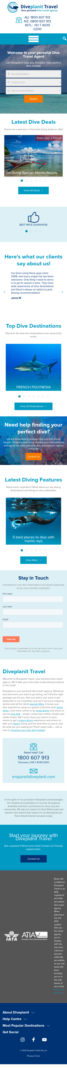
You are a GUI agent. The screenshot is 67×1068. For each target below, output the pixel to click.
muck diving (42, 710)
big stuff (15, 714)
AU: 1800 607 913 (37, 17)
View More (32, 560)
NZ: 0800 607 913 (37, 21)
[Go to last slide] (4, 292)
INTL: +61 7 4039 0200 (37, 27)
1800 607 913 (33, 757)
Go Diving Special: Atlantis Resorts (31, 172)
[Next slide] (62, 292)
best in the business (59, 991)
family (16, 723)
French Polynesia (33, 387)
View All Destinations (31, 406)
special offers (37, 704)
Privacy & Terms (33, 1056)
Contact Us (34, 456)
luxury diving (26, 720)
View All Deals (32, 190)
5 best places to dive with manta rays (33, 538)
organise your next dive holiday (28, 730)
